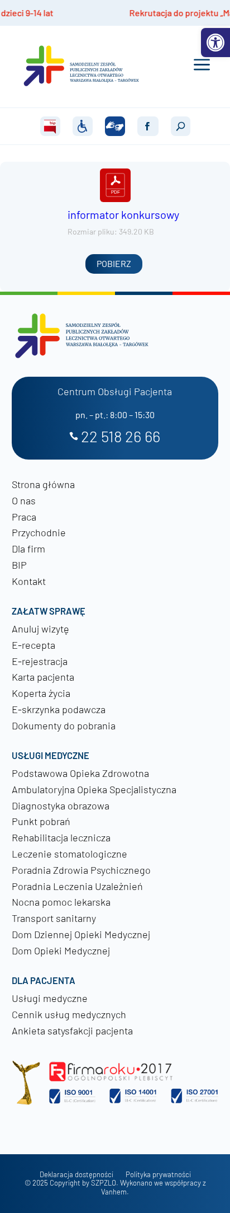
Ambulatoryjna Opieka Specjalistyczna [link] (94, 789)
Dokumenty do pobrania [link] (64, 725)
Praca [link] (24, 517)
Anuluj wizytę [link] (40, 628)
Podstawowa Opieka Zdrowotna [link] (80, 773)
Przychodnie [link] (39, 532)
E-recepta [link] (33, 645)
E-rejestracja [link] (40, 661)
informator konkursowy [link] (123, 214)
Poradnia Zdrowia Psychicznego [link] (81, 870)
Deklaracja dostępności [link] (76, 1174)
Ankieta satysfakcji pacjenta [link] (72, 1030)
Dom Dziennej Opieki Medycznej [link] (81, 934)
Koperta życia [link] (41, 693)
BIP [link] (19, 565)
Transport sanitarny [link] (54, 918)
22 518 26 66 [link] (120, 437)
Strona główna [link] (43, 484)
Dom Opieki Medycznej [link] (61, 950)
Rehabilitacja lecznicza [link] (61, 837)
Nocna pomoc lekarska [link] (61, 902)
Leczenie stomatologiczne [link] (69, 853)
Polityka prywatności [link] (158, 1174)
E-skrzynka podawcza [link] (59, 709)
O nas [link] (24, 500)
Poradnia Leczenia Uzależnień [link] (77, 886)
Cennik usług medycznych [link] (69, 1014)
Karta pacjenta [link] (43, 677)
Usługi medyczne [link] (50, 998)
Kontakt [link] (29, 581)
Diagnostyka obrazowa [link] (60, 805)
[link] (215, 42)
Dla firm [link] (28, 548)
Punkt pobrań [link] (41, 821)
